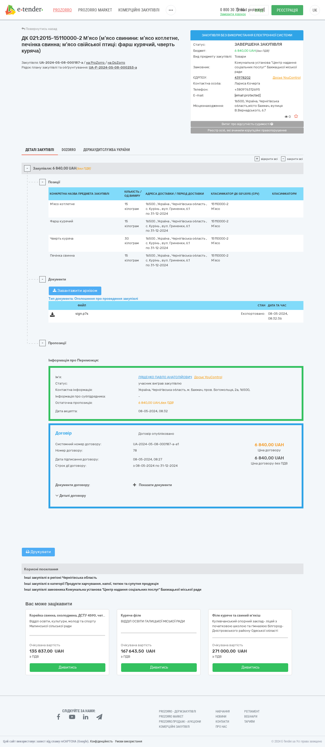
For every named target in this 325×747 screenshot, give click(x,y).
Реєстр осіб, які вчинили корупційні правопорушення (247, 130)
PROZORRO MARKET (95, 10)
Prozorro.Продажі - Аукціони (180, 721)
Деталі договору (72, 495)
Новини (221, 716)
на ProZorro (95, 62)
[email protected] (248, 95)
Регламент (251, 711)
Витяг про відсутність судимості (246, 124)
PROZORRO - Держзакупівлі (177, 711)
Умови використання (128, 741)
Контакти (222, 721)
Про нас (221, 726)
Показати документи (155, 485)
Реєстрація (287, 10)
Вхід (259, 10)
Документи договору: (72, 485)
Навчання (223, 711)
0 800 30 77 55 (232, 9)
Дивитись (68, 667)
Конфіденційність (101, 741)
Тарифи (249, 721)
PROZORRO (62, 10)
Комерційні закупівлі (138, 10)
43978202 (243, 77)
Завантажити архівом (76, 290)
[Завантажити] (52, 316)
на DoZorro (116, 62)
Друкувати (40, 552)
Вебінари (250, 716)
